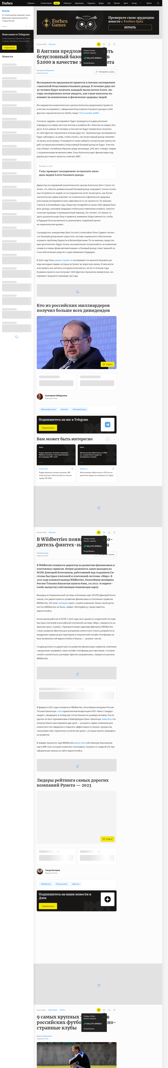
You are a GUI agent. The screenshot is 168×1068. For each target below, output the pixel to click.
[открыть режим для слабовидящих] (99, 44)
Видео (101, 3)
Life (108, 3)
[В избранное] (113, 356)
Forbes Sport (43, 448)
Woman (117, 3)
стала (59, 691)
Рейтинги (67, 3)
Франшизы (79, 3)
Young (134, 3)
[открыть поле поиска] (158, 3)
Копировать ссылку (106, 72)
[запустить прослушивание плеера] (104, 44)
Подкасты (91, 3)
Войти (149, 3)
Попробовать (88, 63)
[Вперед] (121, 361)
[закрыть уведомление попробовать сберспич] (104, 52)
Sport (126, 3)
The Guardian (86, 112)
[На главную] (7, 3)
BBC (97, 112)
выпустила (79, 722)
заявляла (106, 698)
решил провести (63, 260)
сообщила (63, 582)
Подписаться (48, 407)
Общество (84, 448)
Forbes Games (49, 3)
